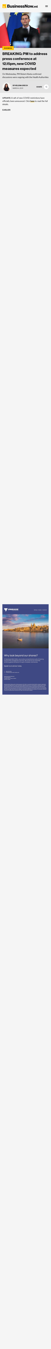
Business (8, 48)
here (32, 101)
